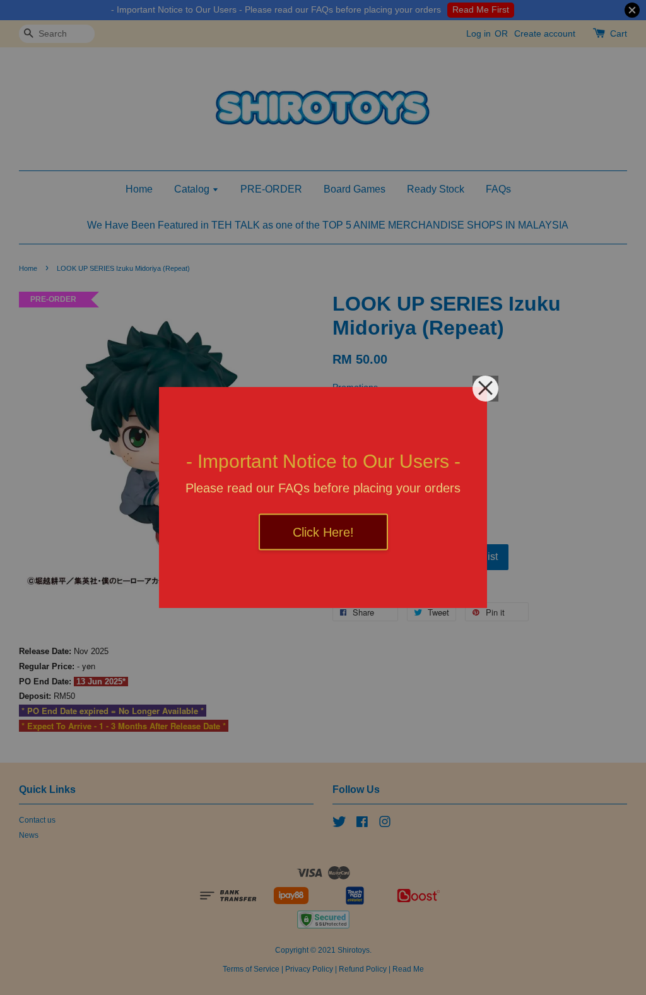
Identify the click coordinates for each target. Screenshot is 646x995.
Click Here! (323, 532)
